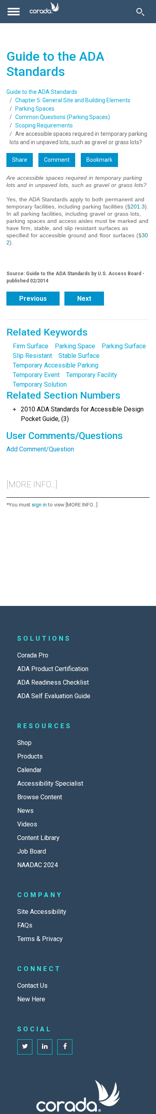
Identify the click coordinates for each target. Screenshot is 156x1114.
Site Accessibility (41, 911)
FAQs (24, 925)
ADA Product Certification (52, 669)
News (25, 810)
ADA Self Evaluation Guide (53, 696)
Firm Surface (30, 346)
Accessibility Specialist (50, 783)
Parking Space (75, 346)
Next (84, 298)
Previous (33, 298)
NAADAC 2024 (37, 865)
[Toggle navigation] (13, 11)
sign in (39, 505)
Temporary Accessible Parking (55, 365)
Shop (24, 743)
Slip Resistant (32, 355)
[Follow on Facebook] (64, 1046)
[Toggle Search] (140, 11)
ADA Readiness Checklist (53, 682)
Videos (27, 824)
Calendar (29, 770)
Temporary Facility (91, 375)
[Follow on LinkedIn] (44, 1046)
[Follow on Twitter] (24, 1046)
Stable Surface (79, 355)
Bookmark (99, 160)
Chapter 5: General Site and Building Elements (72, 100)
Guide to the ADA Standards (41, 92)
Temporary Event (36, 375)
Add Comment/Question (40, 449)
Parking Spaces (34, 108)
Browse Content (39, 797)
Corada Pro (32, 655)
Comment (57, 160)
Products (30, 756)
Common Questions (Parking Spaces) (62, 117)
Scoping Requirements (44, 125)
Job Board (31, 851)
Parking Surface (124, 346)
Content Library (38, 838)
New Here (31, 999)
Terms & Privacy (40, 939)
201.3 (137, 206)
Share (19, 160)
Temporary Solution (40, 384)
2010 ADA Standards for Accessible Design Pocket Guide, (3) (82, 414)
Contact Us (32, 985)
